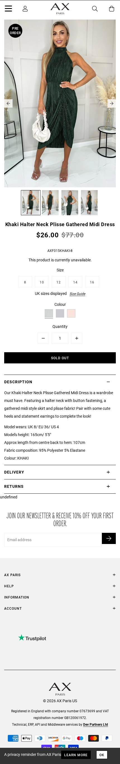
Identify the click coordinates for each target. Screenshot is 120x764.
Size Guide (77, 293)
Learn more (76, 755)
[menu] (8, 9)
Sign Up (109, 538)
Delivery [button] (14, 472)
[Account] (25, 8)
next (111, 103)
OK (101, 755)
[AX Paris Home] (60, 8)
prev (8, 103)
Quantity (60, 326)
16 (92, 282)
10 (42, 282)
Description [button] (18, 381)
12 (58, 282)
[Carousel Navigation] (60, 103)
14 (75, 282)
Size (60, 270)
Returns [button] (14, 486)
